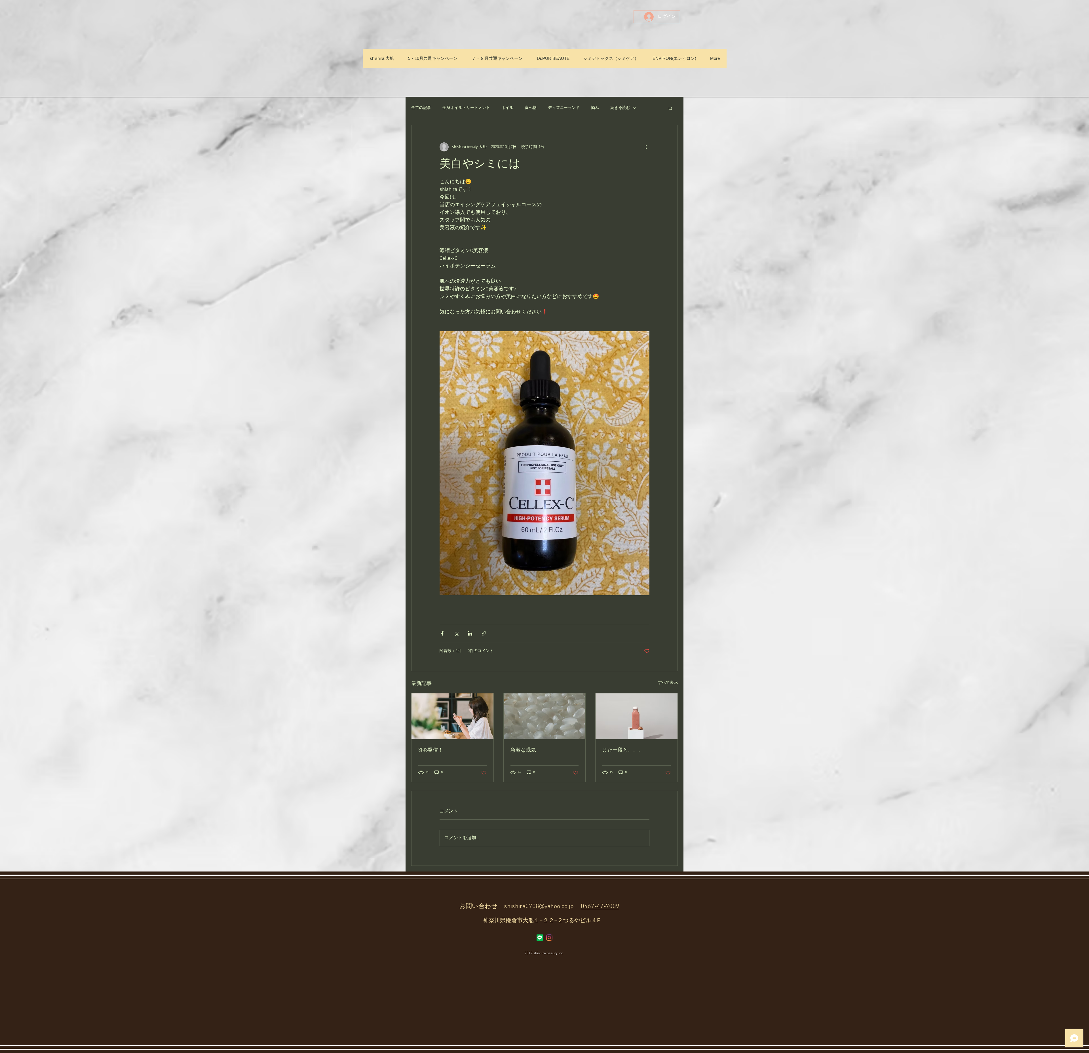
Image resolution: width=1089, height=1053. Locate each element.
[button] (670, 108)
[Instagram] (549, 937)
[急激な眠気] (545, 716)
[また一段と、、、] (637, 716)
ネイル (507, 107)
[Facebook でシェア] (442, 633)
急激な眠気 (523, 750)
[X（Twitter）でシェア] (456, 633)
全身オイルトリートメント (466, 107)
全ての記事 (421, 107)
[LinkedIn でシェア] (470, 633)
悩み (595, 107)
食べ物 (531, 107)
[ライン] (540, 937)
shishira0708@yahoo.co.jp (539, 906)
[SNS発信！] (452, 716)
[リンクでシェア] (484, 633)
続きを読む (620, 107)
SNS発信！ (430, 750)
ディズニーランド (564, 107)
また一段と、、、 (622, 750)
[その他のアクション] (646, 147)
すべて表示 (668, 682)
